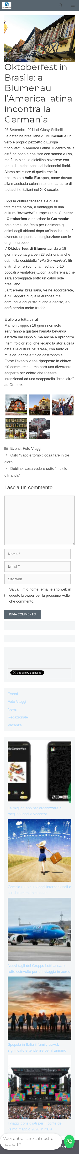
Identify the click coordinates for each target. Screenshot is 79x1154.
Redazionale (18, 717)
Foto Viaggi (32, 448)
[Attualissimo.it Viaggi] (6, 5)
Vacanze (15, 725)
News (12, 709)
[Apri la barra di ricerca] (60, 5)
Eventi (15, 448)
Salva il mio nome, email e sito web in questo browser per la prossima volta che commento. (40, 595)
